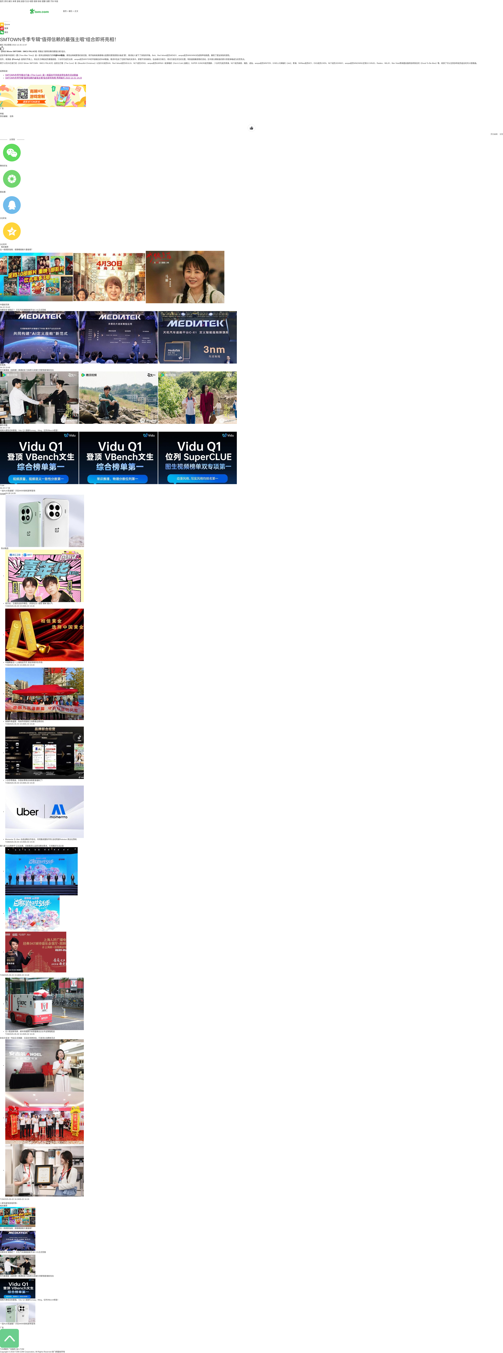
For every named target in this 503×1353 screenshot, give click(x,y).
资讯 (6, 1)
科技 (56, 1)
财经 (39, 1)
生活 (27, 1)
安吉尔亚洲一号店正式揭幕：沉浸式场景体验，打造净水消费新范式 (27, 1038)
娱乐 (10, 1)
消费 (48, 1)
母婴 (31, 1)
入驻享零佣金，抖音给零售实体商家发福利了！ (24, 780)
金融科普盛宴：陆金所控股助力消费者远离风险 (24, 721)
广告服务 (12, 1349)
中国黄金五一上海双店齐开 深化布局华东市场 (23, 662)
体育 (14, 1)
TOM (7, 606)
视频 (35, 1)
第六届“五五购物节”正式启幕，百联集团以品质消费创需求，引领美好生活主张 (32, 846)
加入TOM (20, 1349)
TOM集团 (4, 1349)
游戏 (18, 1)
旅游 (23, 1)
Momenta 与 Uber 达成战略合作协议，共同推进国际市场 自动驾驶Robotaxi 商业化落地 (41, 839)
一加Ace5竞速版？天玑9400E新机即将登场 (17, 491)
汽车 (52, 1)
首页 (2, 1)
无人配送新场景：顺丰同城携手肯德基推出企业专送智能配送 (30, 1031)
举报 (2, 114)
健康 (44, 1)
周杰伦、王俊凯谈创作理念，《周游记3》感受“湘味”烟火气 (29, 603)
